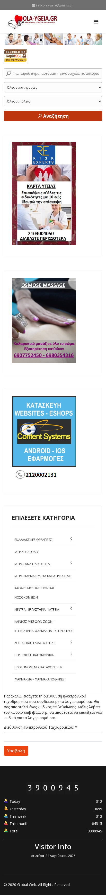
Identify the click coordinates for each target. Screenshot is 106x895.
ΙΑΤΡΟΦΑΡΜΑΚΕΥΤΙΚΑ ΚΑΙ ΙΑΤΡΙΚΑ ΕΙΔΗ (42, 576)
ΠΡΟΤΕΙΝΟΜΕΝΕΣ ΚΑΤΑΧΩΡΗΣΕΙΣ (38, 667)
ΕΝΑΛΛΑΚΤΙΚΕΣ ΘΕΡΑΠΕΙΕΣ (33, 540)
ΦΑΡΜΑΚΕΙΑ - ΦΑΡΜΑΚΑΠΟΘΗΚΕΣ (39, 679)
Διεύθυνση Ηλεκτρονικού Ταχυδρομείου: (40, 727)
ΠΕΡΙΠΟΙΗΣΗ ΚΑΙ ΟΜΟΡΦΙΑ (34, 655)
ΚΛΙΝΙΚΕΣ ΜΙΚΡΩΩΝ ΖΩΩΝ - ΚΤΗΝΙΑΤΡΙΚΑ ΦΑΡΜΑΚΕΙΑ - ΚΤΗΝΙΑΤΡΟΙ (43, 626)
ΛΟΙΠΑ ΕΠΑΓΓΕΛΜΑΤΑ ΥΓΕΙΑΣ (34, 643)
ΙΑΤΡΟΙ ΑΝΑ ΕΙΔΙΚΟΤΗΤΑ (32, 564)
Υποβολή (16, 751)
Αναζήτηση (55, 116)
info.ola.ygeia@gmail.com (55, 5)
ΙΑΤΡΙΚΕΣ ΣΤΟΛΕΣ (26, 552)
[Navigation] (96, 21)
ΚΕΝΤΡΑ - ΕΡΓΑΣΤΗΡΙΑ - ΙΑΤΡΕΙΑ (36, 609)
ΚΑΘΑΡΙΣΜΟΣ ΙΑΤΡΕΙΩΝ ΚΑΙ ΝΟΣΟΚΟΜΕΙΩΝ (34, 593)
